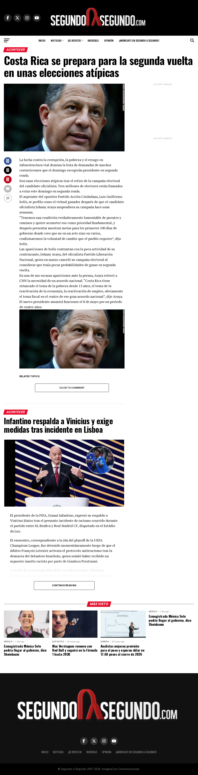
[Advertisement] (163, 110)
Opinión (109, 40)
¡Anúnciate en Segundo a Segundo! (139, 40)
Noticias (56, 40)
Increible (93, 40)
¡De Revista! (74, 40)
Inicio (41, 40)
